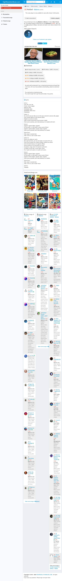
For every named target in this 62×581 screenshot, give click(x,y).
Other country (34, 6)
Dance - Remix (43, 6)
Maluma (50, 6)
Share (40, 43)
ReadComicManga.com (30, 172)
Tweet (45, 43)
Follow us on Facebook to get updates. (42, 39)
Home (27, 6)
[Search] (43, 2)
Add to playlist (56, 18)
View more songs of (32, 501)
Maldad (41, 216)
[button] (24, 2)
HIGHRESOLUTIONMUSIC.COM (45, 574)
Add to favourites (31, 18)
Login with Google (7, 7)
